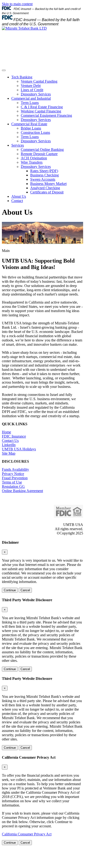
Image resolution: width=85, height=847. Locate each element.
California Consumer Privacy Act (26, 834)
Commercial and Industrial (31, 98)
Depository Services (36, 94)
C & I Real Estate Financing (42, 107)
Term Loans (30, 103)
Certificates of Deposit (47, 192)
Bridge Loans (31, 128)
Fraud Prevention (15, 478)
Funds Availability (15, 469)
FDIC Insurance (14, 436)
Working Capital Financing (41, 111)
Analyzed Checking (45, 188)
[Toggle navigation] (4, 70)
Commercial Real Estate (29, 124)
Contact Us (10, 441)
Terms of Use (12, 482)
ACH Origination (34, 158)
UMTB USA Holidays (19, 449)
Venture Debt (31, 86)
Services (17, 145)
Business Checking (44, 175)
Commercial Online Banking (42, 150)
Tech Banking (21, 77)
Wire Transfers (31, 162)
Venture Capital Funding (39, 81)
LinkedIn (9, 445)
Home (6, 432)
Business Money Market (48, 184)
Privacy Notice (13, 474)
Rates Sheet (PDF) (44, 171)
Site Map (8, 453)
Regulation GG (13, 486)
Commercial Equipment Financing (46, 115)
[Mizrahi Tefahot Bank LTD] (24, 28)
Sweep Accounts (42, 179)
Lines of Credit (32, 90)
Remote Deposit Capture (39, 154)
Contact (17, 201)
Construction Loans (35, 132)
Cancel (25, 590)
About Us (18, 196)
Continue (10, 590)
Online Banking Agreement (22, 491)
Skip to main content (17, 4)
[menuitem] (47, 85)
